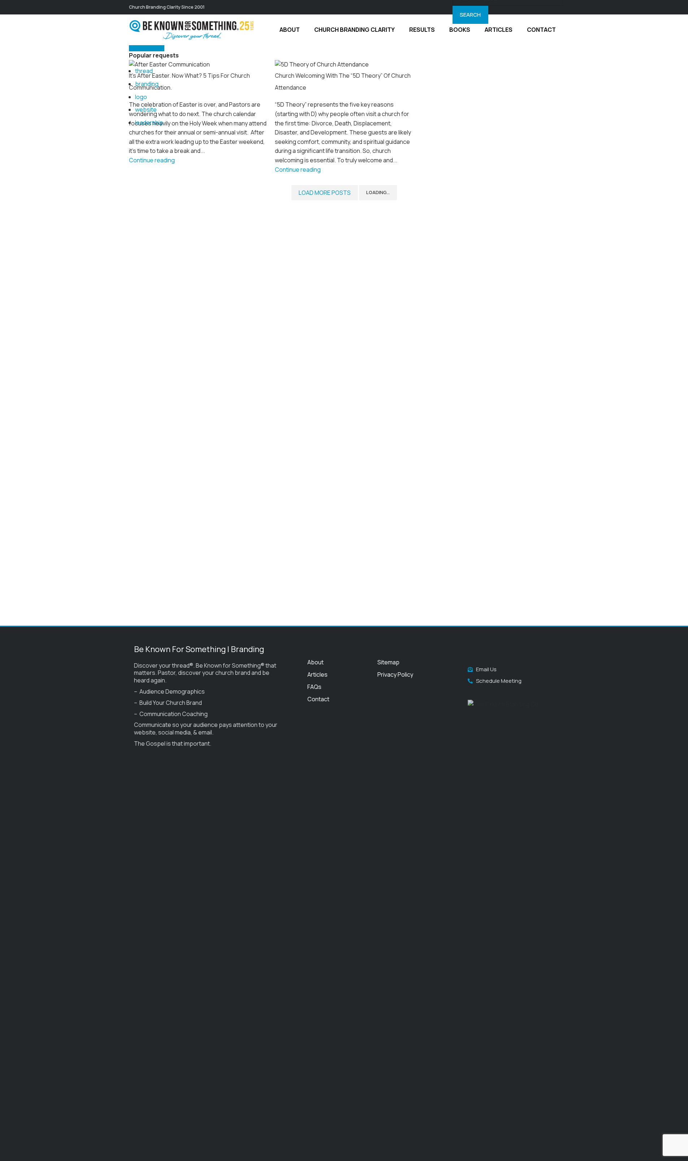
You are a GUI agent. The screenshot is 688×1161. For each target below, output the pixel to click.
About (315, 662)
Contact (318, 699)
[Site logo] (192, 29)
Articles (317, 674)
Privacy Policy (395, 674)
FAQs (314, 687)
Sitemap (388, 662)
